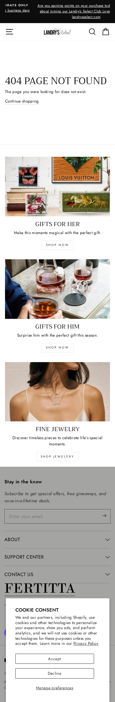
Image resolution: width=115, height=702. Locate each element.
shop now (57, 245)
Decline (54, 673)
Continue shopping (22, 101)
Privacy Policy (85, 643)
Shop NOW (57, 347)
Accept (54, 659)
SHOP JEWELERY (57, 456)
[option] (57, 11)
